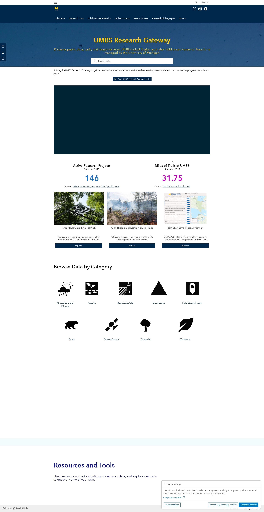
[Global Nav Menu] (55, 2)
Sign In (205, 2)
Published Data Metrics (99, 18)
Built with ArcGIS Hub (15, 508)
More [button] (181, 18)
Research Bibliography (163, 18)
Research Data (76, 18)
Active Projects (122, 18)
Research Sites (141, 18)
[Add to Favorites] (3, 52)
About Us (60, 18)
